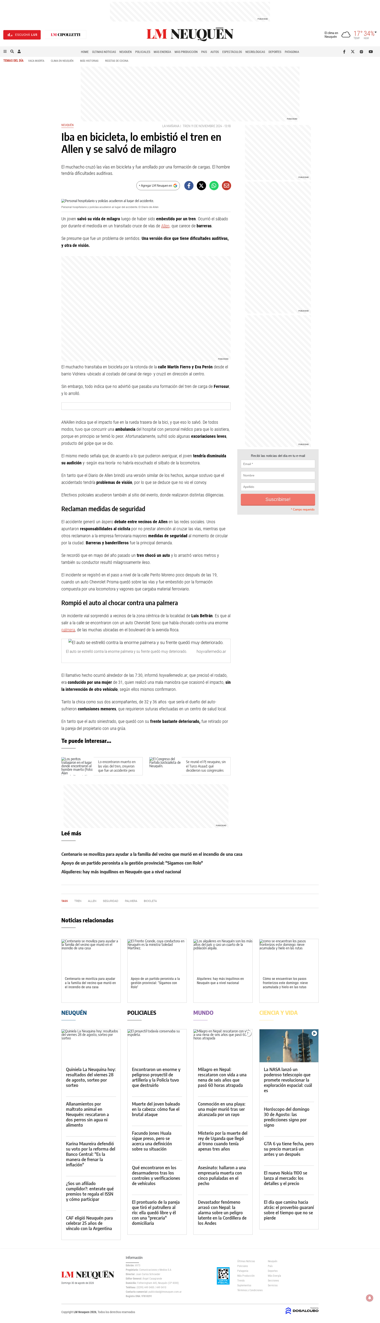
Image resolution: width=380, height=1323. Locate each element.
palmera (68, 629)
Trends (241, 1280)
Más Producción (186, 51)
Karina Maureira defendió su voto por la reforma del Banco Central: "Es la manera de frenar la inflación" (90, 1154)
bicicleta (150, 901)
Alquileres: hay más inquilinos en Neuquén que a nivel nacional (121, 871)
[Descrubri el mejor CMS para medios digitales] (302, 1314)
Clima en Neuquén (62, 60)
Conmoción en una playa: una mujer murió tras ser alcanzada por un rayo (221, 1109)
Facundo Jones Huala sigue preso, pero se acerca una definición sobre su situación (152, 1140)
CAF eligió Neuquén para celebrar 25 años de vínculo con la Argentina (89, 1223)
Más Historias (89, 60)
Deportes (275, 51)
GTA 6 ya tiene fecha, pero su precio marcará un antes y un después (289, 1149)
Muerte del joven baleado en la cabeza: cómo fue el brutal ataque (156, 1109)
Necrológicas (255, 51)
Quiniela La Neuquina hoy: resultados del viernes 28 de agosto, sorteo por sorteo (91, 1077)
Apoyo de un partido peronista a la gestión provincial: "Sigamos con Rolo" (132, 862)
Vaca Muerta (36, 60)
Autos (214, 51)
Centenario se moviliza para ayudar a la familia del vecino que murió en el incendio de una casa (151, 854)
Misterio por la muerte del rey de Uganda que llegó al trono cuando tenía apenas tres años (222, 1140)
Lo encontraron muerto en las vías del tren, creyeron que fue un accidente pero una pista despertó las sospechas (116, 770)
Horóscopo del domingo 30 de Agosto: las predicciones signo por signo (286, 1117)
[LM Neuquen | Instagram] (362, 52)
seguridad (110, 901)
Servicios (273, 1285)
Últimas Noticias (104, 51)
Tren (186, 126)
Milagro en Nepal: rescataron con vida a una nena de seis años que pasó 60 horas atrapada (222, 1077)
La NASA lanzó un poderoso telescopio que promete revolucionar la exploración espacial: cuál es (288, 1079)
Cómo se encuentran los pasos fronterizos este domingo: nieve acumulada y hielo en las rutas (285, 983)
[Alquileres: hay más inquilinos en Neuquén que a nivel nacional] (223, 955)
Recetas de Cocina (116, 60)
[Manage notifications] (369, 1297)
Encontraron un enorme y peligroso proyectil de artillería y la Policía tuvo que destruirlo (156, 1077)
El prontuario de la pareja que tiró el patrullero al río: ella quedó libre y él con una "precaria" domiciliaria (156, 1212)
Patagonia (292, 51)
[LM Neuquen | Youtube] (371, 52)
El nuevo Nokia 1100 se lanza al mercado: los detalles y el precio (285, 1178)
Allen (92, 901)
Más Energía (162, 51)
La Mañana (170, 126)
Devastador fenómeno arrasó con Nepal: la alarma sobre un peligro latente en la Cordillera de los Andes (222, 1212)
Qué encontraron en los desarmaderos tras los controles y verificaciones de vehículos (156, 1175)
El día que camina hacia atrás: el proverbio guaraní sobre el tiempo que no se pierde (289, 1209)
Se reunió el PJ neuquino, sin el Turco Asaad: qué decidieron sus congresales (206, 766)
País (204, 51)
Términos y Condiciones (249, 1290)
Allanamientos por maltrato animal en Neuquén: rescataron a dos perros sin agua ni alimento (87, 1114)
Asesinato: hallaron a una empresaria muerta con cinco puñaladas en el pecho (222, 1175)
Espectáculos (232, 51)
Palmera (131, 901)
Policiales (142, 51)
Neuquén (125, 51)
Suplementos (244, 1285)
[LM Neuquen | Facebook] (345, 52)
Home (85, 51)
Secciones (273, 1280)
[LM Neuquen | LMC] (65, 35)
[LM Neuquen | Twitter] (353, 52)
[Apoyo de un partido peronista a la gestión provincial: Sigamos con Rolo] (157, 955)
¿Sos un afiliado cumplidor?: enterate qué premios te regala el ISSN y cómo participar (90, 1191)
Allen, (165, 225)
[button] (5, 51)
